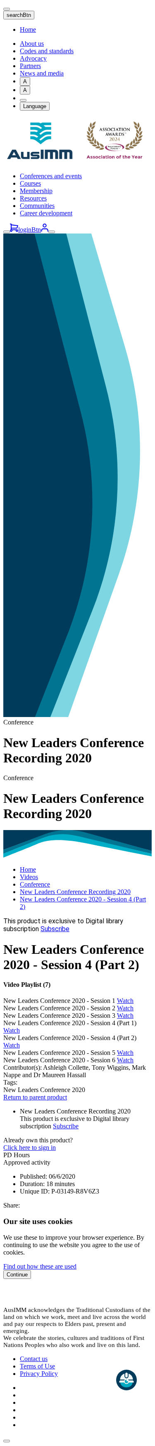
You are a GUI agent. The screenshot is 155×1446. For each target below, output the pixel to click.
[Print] (23, 100)
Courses (30, 183)
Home (28, 29)
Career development (46, 213)
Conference (35, 884)
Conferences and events (51, 175)
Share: (11, 1205)
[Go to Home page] (77, 161)
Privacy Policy (39, 1373)
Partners (30, 65)
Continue (17, 1274)
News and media (42, 73)
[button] (77, 984)
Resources (33, 198)
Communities (37, 205)
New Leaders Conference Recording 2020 (75, 891)
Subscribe (55, 929)
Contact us (34, 1358)
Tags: (10, 1082)
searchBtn (19, 15)
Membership (36, 190)
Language (34, 106)
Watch (125, 1000)
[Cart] (14, 229)
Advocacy (33, 58)
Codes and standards (47, 50)
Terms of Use (37, 1366)
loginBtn (29, 229)
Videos (29, 876)
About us (32, 43)
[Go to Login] (44, 229)
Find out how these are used (39, 1266)
